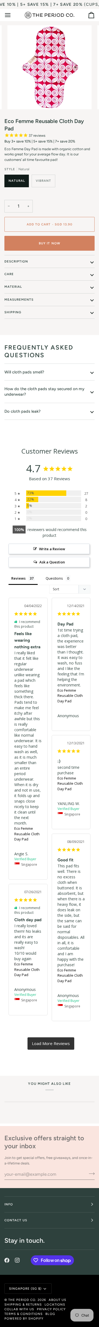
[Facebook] (6, 1260)
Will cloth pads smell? (24, 372)
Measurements (19, 299)
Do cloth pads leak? (22, 411)
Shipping (12, 312)
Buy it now (49, 243)
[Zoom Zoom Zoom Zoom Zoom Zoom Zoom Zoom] (49, 67)
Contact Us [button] (15, 1220)
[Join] (90, 1173)
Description (16, 261)
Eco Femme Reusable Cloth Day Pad (27, 834)
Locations (55, 1304)
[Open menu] (12, 15)
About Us (57, 1300)
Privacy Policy (51, 1309)
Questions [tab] (54, 578)
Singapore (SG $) (25, 1288)
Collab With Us (19, 1309)
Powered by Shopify (23, 1318)
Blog (50, 1314)
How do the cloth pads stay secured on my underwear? (44, 391)
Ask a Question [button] (52, 562)
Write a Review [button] (52, 548)
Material (13, 287)
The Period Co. (22, 1300)
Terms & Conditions (23, 1314)
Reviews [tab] (18, 578)
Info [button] (8, 1204)
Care (9, 274)
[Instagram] (17, 1260)
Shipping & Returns (23, 1304)
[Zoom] (18, 99)
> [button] (51, 1043)
